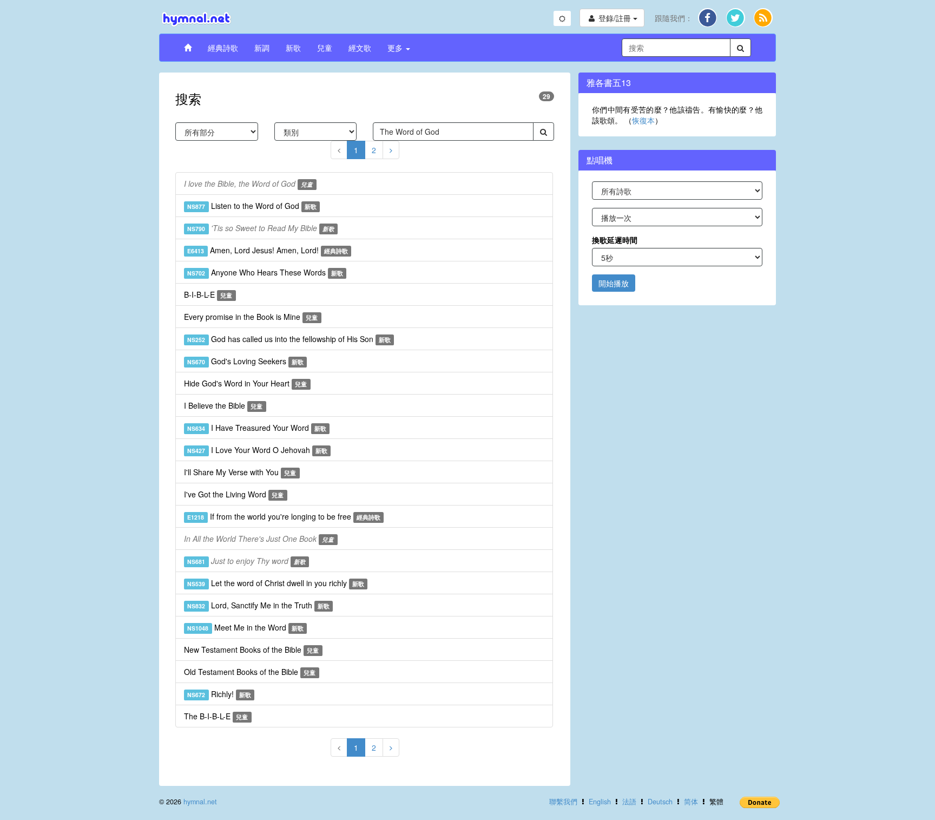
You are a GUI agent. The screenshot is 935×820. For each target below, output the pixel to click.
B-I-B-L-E (208, 294)
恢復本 (643, 120)
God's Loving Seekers (245, 361)
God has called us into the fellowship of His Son (289, 338)
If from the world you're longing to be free (283, 516)
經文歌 (359, 47)
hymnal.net (200, 801)
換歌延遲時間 (614, 239)
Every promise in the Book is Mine (251, 316)
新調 (261, 47)
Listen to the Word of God (252, 205)
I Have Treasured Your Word (256, 427)
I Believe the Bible (223, 405)
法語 (629, 801)
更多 (396, 47)
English (600, 801)
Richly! (219, 693)
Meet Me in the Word (245, 627)
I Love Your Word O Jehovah (257, 449)
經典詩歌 (223, 47)
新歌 (293, 47)
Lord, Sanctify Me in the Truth (258, 605)
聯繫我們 (563, 801)
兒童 (324, 47)
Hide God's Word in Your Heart (245, 383)
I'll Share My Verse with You (240, 472)
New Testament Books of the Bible (251, 649)
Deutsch (660, 801)
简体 (691, 801)
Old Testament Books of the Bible (249, 671)
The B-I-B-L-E (216, 716)
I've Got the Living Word (234, 494)
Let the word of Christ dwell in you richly (275, 583)
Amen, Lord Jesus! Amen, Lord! (267, 250)
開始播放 (613, 283)
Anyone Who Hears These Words (265, 272)
